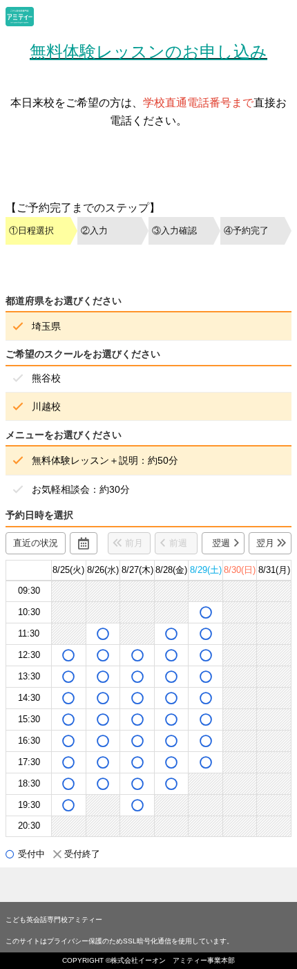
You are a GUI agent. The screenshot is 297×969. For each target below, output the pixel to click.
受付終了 (82, 854)
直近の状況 (35, 543)
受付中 (31, 854)
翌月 (265, 543)
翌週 (221, 543)
